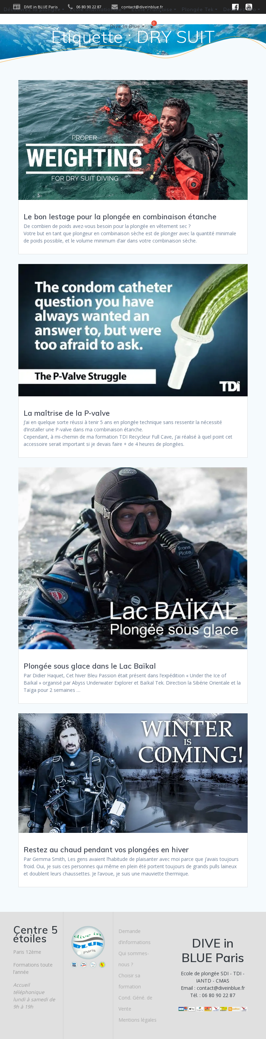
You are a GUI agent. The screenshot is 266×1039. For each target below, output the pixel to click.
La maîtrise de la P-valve (67, 412)
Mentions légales (137, 1019)
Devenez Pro (239, 9)
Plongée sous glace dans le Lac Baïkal (90, 665)
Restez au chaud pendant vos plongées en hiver (106, 849)
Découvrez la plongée (32, 9)
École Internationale (96, 9)
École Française (152, 9)
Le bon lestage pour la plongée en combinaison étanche (120, 216)
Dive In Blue (125, 26)
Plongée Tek (198, 9)
